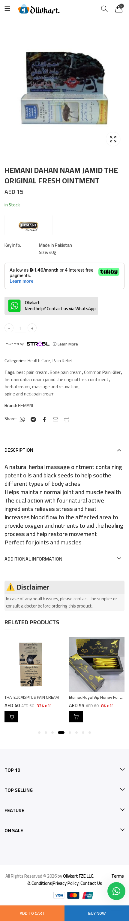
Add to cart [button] (11, 716)
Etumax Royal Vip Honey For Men (98, 697)
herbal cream (17, 386)
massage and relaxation (55, 386)
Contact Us (91, 883)
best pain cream (31, 372)
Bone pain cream (66, 372)
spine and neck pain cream (30, 394)
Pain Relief (62, 360)
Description (18, 449)
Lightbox (113, 139)
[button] (39, 732)
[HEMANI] (28, 225)
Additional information (33, 558)
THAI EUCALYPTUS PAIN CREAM (31, 697)
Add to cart (32, 913)
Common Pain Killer (102, 372)
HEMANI (25, 405)
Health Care (39, 360)
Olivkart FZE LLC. (78, 876)
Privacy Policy (66, 883)
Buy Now (97, 913)
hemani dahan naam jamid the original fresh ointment (57, 379)
